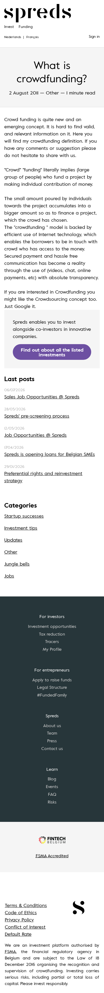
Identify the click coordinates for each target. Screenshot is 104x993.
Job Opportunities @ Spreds (35, 434)
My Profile (52, 649)
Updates (13, 539)
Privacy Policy (19, 919)
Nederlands (12, 36)
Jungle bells (17, 563)
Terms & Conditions (26, 905)
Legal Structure (52, 687)
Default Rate (18, 933)
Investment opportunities (52, 626)
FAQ (52, 794)
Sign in (94, 36)
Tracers (52, 641)
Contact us (52, 748)
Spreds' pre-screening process (36, 415)
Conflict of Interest (25, 926)
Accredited (52, 855)
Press (52, 740)
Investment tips (20, 527)
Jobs (9, 575)
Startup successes (24, 515)
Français (32, 36)
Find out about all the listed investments (52, 352)
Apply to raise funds (52, 680)
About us (52, 725)
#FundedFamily (52, 695)
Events (52, 786)
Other (10, 551)
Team (52, 733)
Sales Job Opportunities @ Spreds (41, 396)
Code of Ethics (21, 912)
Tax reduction (52, 634)
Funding (26, 26)
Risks (52, 802)
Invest (9, 26)
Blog (52, 779)
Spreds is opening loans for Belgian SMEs (49, 454)
